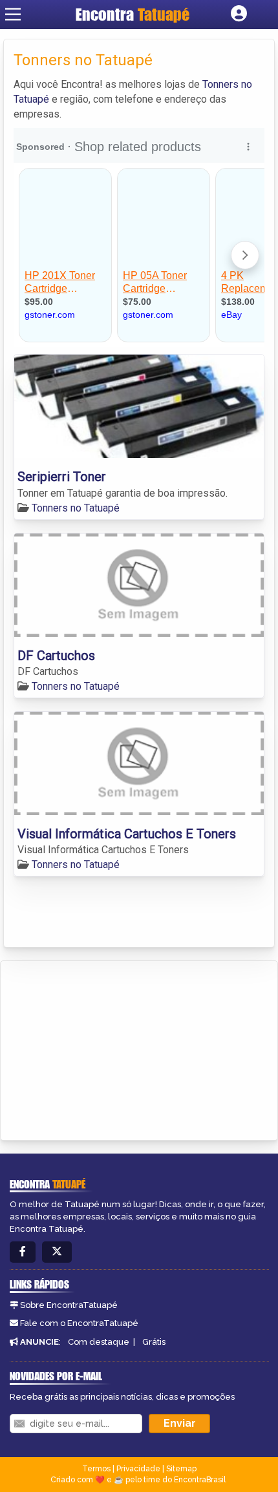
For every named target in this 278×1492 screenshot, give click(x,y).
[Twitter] (57, 1252)
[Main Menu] (13, 14)
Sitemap (181, 1468)
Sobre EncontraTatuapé (69, 1305)
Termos (96, 1468)
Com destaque (98, 1342)
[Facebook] (23, 1252)
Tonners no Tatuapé (76, 508)
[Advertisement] (107, 1048)
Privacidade (138, 1468)
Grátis (154, 1342)
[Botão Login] (239, 14)
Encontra (132, 14)
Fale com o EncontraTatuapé (79, 1323)
